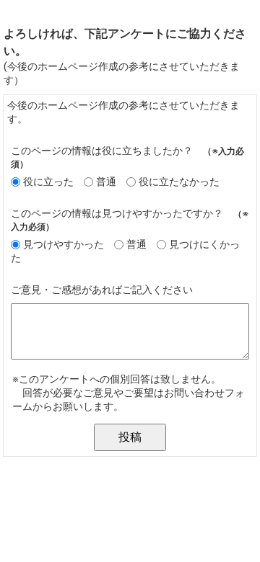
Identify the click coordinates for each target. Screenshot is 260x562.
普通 (106, 182)
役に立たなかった (179, 182)
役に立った (48, 182)
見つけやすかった (63, 244)
